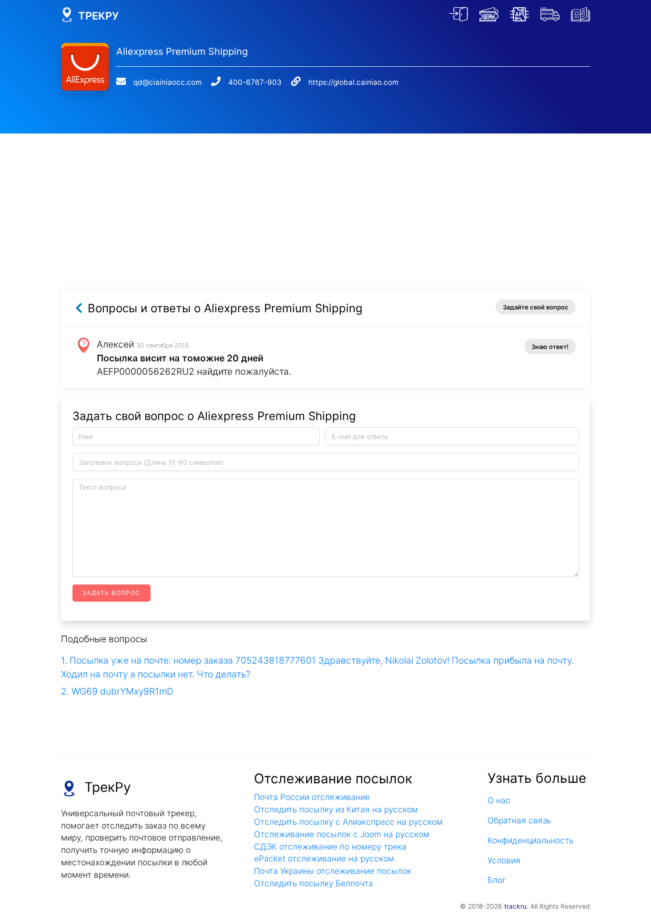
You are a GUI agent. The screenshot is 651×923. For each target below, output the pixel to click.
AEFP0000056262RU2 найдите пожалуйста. (194, 371)
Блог (497, 880)
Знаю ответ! (550, 346)
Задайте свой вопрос (536, 307)
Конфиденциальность (530, 840)
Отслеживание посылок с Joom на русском (341, 834)
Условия (504, 860)
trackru (515, 906)
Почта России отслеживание (312, 797)
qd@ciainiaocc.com (167, 82)
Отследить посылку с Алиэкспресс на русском (348, 822)
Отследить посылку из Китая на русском (336, 809)
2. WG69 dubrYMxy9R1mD (117, 691)
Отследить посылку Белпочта (313, 883)
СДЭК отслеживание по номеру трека (330, 846)
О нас (499, 800)
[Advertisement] (325, 200)
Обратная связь (519, 820)
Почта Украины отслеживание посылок (332, 871)
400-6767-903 (255, 82)
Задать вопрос (111, 592)
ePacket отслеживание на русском (324, 858)
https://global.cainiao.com (353, 82)
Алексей (115, 344)
